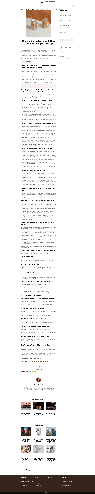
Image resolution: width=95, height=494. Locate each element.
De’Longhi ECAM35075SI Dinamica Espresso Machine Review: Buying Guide (51, 459)
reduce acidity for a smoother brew (30, 218)
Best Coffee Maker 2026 (64, 13)
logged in (27, 471)
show (30, 61)
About (50, 479)
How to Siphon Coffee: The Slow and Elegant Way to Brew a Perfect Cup (35, 361)
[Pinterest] (28, 371)
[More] (35, 371)
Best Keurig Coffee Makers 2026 (65, 15)
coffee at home (34, 119)
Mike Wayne (51, 481)
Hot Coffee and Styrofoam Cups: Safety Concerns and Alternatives (38, 458)
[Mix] (31, 371)
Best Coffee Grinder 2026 (64, 25)
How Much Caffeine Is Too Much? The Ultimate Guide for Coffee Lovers (51, 441)
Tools (67, 5)
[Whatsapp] (33, 371)
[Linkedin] (26, 371)
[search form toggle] (73, 6)
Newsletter (37, 481)
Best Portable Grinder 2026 (64, 27)
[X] (23, 371)
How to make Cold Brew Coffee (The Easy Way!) (26, 458)
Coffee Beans (31, 5)
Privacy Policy (38, 483)
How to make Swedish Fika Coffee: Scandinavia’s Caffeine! (26, 415)
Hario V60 (50, 173)
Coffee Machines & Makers (56, 5)
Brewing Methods (42, 5)
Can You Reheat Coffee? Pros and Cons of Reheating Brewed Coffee (38, 415)
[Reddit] (24, 371)
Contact (37, 479)
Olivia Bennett (31, 46)
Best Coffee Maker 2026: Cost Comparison (38, 440)
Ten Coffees (49, 1)
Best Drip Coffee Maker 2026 (65, 22)
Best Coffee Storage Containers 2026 (66, 30)
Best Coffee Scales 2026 (64, 32)
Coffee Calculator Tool (39, 485)
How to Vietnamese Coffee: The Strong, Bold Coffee (31, 358)
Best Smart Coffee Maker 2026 (65, 20)
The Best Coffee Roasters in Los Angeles (26, 440)
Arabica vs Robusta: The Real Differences (66, 58)
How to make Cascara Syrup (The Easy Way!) (51, 414)
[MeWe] (30, 371)
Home (23, 5)
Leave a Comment (45, 46)
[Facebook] (21, 371)
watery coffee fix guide (26, 80)
